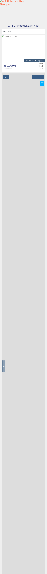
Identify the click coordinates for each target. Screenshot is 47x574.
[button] (42, 83)
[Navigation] (46, 6)
